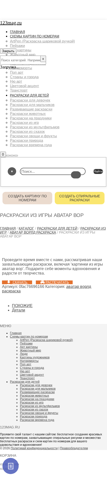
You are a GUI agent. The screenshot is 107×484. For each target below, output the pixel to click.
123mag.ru (11, 22)
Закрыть (8, 51)
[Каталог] (10, 466)
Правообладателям (74, 448)
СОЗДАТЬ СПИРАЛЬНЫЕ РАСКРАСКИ (79, 198)
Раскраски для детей (57, 228)
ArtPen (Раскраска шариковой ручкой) (46, 340)
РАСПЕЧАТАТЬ (57, 282)
